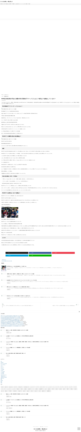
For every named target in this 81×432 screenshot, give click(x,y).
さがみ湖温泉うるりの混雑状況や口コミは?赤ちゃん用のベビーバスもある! (12, 323)
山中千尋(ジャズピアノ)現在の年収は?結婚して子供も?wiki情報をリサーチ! (12, 321)
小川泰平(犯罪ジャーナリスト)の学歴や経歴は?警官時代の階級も (10, 320)
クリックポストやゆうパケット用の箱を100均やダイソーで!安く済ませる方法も (12, 324)
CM (4, 3)
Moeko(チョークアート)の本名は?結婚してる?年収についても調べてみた (18, 295)
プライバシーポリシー (36, 426)
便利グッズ (27, 3)
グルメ (15, 3)
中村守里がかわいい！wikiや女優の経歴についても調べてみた (16, 266)
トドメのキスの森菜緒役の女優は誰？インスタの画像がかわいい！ (10, 319)
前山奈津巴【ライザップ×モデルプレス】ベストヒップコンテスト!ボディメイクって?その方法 (22, 280)
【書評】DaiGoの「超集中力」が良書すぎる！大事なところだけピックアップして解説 (20, 273)
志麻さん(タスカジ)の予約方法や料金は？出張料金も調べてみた (10, 315)
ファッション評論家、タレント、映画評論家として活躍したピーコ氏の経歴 (18, 347)
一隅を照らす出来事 (8, 3)
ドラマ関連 (12, 3)
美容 (29, 3)
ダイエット (19, 3)
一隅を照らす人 (2, 3)
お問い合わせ (41, 426)
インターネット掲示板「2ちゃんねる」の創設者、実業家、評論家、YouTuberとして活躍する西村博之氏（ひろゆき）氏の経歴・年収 (27, 341)
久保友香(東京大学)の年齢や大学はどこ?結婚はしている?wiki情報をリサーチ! (12, 322)
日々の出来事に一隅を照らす (6, 1)
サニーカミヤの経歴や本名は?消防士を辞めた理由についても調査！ (11, 316)
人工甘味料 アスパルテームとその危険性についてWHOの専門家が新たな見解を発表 (19, 399)
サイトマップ (46, 426)
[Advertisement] (40, 11)
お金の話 (17, 3)
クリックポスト (23, 3)
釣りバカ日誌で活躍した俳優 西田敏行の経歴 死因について (16, 353)
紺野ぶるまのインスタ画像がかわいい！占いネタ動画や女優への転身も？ (18, 286)
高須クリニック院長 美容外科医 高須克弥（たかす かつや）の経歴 (17, 330)
